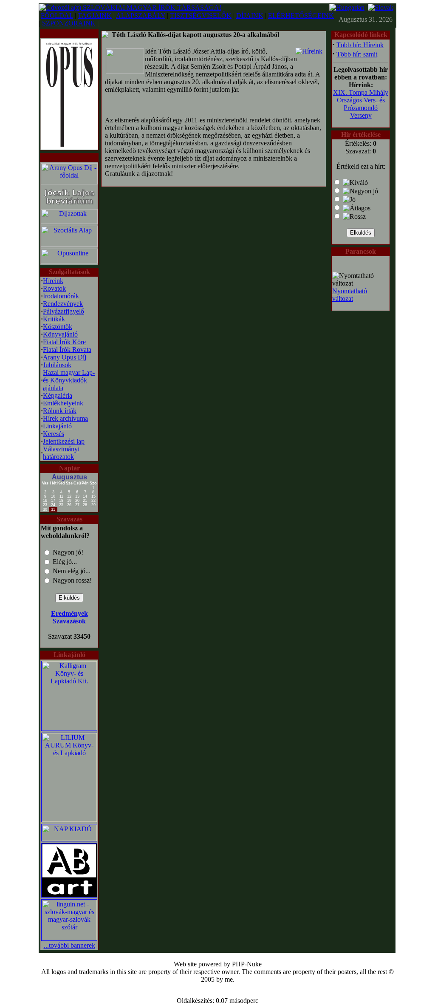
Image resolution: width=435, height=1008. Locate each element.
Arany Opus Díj (64, 357)
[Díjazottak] (69, 221)
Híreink (53, 280)
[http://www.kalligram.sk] (69, 728)
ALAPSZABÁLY (140, 15)
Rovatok (54, 288)
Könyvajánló (60, 334)
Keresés (53, 433)
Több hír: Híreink (360, 44)
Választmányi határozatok (61, 452)
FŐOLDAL (57, 15)
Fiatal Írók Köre (64, 341)
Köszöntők (57, 326)
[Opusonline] (69, 261)
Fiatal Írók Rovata (67, 349)
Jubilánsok (57, 364)
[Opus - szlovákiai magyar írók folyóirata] (69, 92)
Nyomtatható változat (349, 294)
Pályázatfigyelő (63, 311)
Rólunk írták (59, 410)
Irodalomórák (61, 296)
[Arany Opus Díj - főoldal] (69, 182)
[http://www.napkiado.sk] (69, 838)
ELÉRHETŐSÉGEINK (301, 15)
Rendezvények (63, 303)
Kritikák (54, 319)
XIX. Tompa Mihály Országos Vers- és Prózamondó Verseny (360, 104)
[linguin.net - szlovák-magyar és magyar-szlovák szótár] (69, 938)
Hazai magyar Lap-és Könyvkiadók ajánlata (69, 380)
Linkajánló (57, 426)
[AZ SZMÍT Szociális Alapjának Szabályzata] (69, 244)
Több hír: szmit (356, 54)
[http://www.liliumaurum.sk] (69, 819)
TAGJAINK (95, 15)
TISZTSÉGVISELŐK (201, 15)
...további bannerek (69, 945)
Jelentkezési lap (64, 441)
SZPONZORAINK (69, 23)
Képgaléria (57, 395)
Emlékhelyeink (63, 403)
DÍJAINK (249, 15)
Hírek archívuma (65, 418)
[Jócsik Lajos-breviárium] (69, 206)
